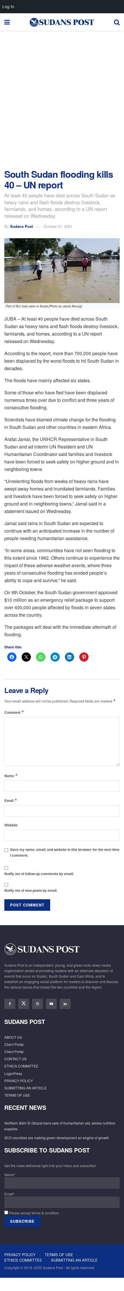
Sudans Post (21, 226)
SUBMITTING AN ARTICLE (25, 1087)
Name (11, 775)
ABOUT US (13, 1037)
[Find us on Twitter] (23, 1004)
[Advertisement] (62, 98)
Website (11, 825)
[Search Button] (117, 22)
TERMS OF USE (17, 1095)
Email (10, 800)
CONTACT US (15, 1058)
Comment (14, 712)
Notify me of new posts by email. (30, 890)
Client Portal (14, 1044)
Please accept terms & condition (33, 1212)
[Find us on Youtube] (51, 1004)
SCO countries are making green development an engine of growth (56, 1137)
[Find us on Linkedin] (65, 1004)
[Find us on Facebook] (9, 1004)
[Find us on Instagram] (37, 1004)
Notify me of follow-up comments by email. (39, 873)
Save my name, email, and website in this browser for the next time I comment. (64, 852)
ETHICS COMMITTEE (21, 1065)
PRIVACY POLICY (18, 1080)
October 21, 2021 (58, 226)
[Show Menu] (7, 22)
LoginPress (13, 1073)
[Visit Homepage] (61, 22)
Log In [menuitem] (8, 6)
